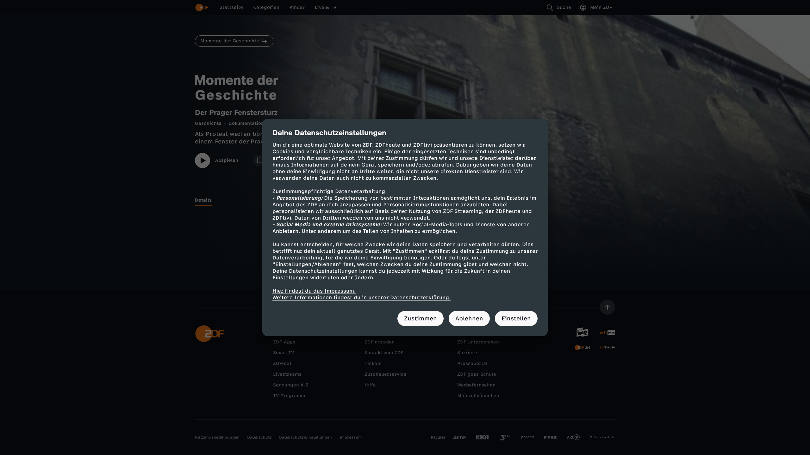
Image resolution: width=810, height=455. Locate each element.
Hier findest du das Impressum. (314, 291)
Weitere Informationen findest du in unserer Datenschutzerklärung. (361, 297)
